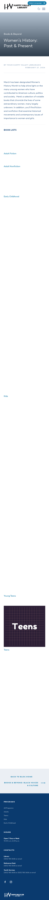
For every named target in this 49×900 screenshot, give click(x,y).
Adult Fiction (10, 154)
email (20, 859)
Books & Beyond (12, 34)
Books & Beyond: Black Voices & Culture (21, 784)
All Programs (8, 808)
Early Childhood (11, 197)
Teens (6, 650)
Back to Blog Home (22, 777)
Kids (6, 396)
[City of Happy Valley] (18, 6)
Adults (6, 812)
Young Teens (10, 596)
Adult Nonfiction (12, 166)
